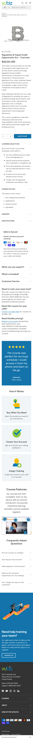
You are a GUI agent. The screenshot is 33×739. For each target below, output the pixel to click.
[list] (16, 34)
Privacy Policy (6, 734)
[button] (26, 3)
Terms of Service (16, 734)
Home (3, 13)
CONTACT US (8, 655)
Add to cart (22, 136)
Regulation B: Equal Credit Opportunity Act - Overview (14, 15)
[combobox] (16, 7)
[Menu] (30, 3)
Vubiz (8, 731)
